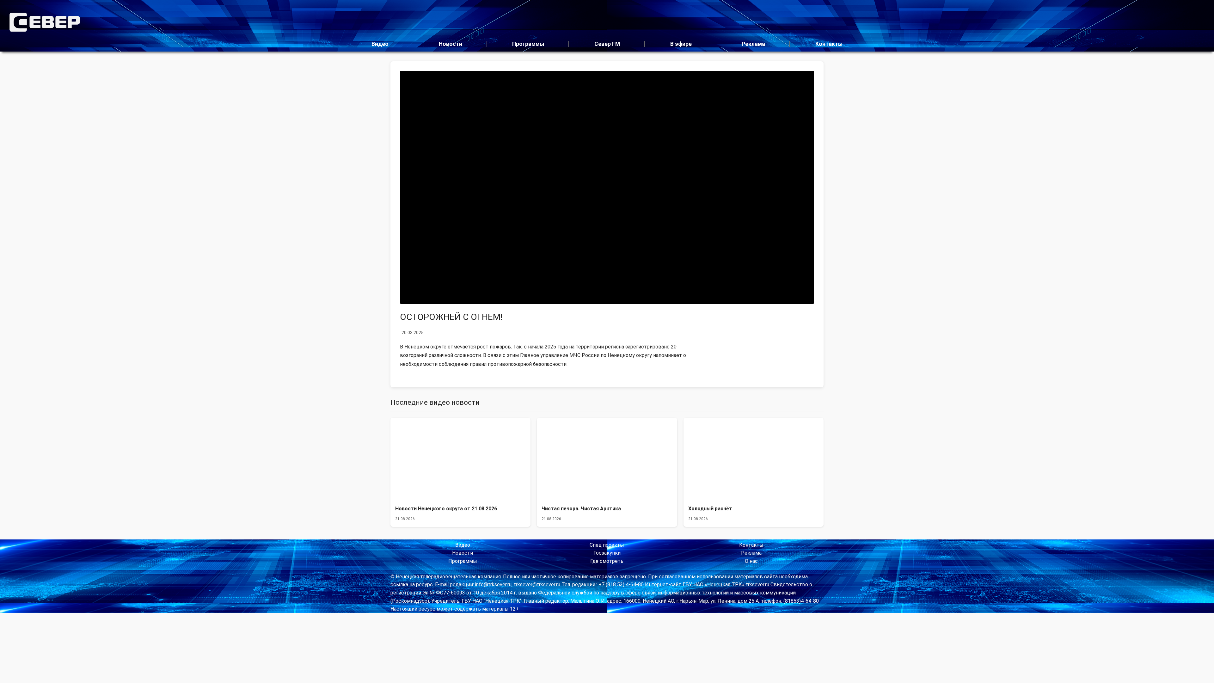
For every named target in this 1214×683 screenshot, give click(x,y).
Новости (450, 44)
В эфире (681, 44)
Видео (380, 44)
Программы (528, 44)
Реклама (753, 44)
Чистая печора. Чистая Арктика (581, 509)
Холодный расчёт (710, 509)
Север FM (607, 44)
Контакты (829, 44)
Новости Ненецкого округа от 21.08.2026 (446, 509)
